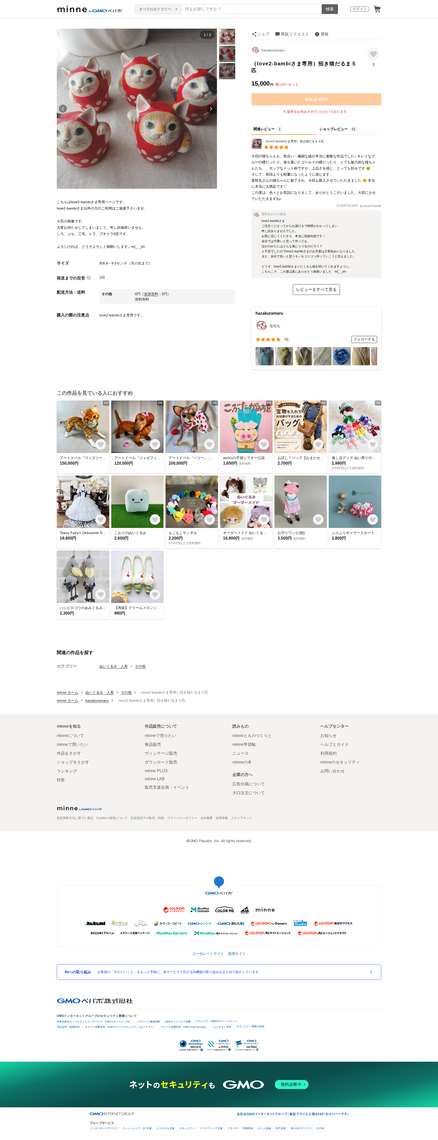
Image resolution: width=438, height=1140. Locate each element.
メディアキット (241, 818)
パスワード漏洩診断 (148, 1021)
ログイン (360, 9)
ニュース (240, 753)
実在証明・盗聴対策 (68, 1026)
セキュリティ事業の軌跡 (250, 1026)
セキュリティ (187, 1128)
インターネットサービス (104, 1128)
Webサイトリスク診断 (178, 1021)
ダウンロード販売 (161, 762)
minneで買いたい (72, 744)
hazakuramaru (273, 50)
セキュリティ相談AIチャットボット (216, 1021)
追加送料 (151, 294)
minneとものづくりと (252, 735)
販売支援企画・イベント (167, 787)
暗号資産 (281, 1128)
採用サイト (237, 953)
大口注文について (248, 793)
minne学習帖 (244, 744)
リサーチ (233, 1128)
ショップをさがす (73, 762)
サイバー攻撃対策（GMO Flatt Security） (184, 1026)
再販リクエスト (295, 34)
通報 (324, 34)
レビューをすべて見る (316, 289)
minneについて (70, 735)
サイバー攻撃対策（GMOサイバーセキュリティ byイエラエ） (120, 1026)
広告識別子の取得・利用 (147, 818)
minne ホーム (67, 692)
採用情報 (222, 818)
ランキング (67, 771)
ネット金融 (264, 1128)
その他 (140, 666)
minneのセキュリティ (340, 762)
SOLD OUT (316, 99)
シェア (264, 34)
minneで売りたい (160, 735)
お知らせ (328, 735)
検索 (330, 9)
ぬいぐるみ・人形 (113, 666)
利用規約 (328, 753)
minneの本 (242, 762)
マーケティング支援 (211, 1128)
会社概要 (206, 818)
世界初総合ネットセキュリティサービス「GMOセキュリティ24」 (94, 1021)
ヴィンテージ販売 (161, 753)
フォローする (364, 339)
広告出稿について (248, 784)
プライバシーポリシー (182, 818)
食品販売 (153, 744)
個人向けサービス (301, 1128)
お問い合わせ (332, 771)
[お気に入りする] (373, 54)
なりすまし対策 (222, 1026)
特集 (61, 780)
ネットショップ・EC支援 (137, 1128)
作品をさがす (69, 753)
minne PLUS (156, 771)
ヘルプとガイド (334, 744)
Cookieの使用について (111, 818)
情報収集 (248, 1128)
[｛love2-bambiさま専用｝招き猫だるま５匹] (287, 147)
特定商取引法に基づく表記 (75, 818)
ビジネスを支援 (165, 1128)
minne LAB (155, 779)
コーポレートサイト (208, 953)
